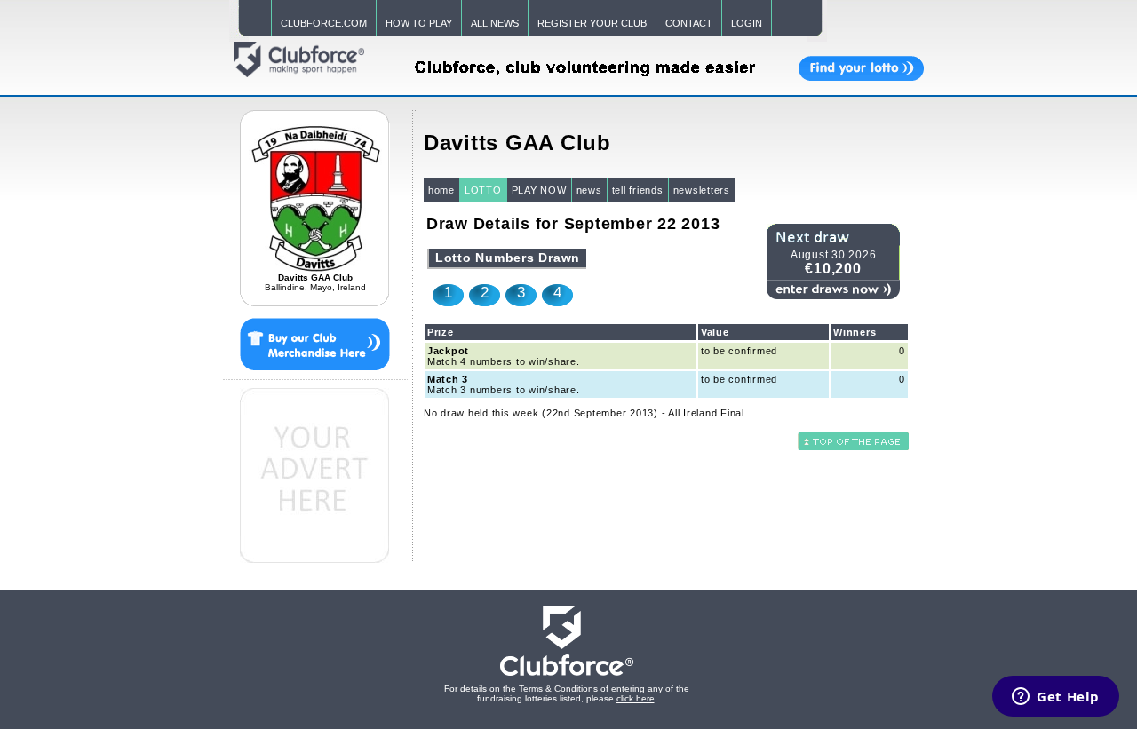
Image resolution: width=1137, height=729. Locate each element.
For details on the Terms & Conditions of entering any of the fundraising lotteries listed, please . (566, 693)
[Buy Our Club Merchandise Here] (315, 341)
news (589, 190)
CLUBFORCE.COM (324, 23)
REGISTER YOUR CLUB (592, 23)
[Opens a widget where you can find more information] (1055, 698)
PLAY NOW (539, 190)
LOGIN (746, 23)
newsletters (701, 190)
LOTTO (483, 190)
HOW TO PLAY (419, 23)
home (441, 190)
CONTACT (688, 23)
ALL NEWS (495, 23)
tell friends (638, 190)
